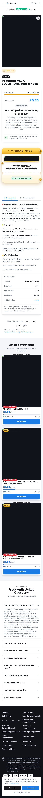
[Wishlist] (32, 3)
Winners (5, 712)
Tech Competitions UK (11, 721)
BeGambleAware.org (12, 332)
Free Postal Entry (8, 749)
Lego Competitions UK (31, 716)
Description (11, 198)
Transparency (29, 198)
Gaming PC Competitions (7, 736)
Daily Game (6, 716)
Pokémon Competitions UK (8, 727)
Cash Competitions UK (11, 732)
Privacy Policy (27, 741)
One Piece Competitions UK (29, 727)
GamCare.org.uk (27, 332)
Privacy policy (14, 783)
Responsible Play (29, 745)
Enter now (21, 421)
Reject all (12, 788)
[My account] (40, 3)
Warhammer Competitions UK (29, 721)
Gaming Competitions (31, 732)
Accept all (30, 788)
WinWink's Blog (28, 737)
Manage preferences (22, 792)
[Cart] (36, 3)
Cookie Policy (7, 745)
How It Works (27, 712)
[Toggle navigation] (3, 3)
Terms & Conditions (10, 741)
